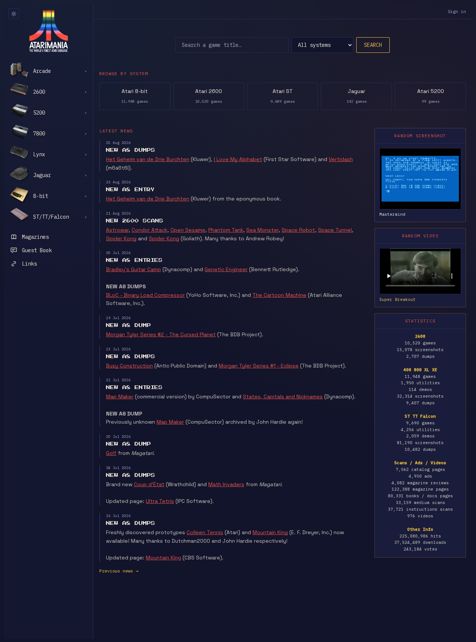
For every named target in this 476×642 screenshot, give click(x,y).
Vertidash (341, 159)
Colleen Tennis (205, 532)
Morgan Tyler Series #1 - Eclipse (259, 365)
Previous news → (118, 571)
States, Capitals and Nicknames (283, 396)
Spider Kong (121, 238)
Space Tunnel (335, 230)
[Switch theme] (14, 14)
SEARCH (373, 45)
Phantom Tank (225, 230)
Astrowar (117, 230)
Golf (111, 453)
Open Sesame (187, 230)
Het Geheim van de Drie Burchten (147, 159)
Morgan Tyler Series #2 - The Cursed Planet (161, 334)
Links (29, 263)
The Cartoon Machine (279, 295)
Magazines (35, 237)
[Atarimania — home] (48, 31)
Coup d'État (149, 484)
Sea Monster (262, 230)
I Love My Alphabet (238, 159)
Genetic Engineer (226, 269)
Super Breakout (397, 299)
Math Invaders (226, 484)
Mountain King (270, 532)
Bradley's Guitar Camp (133, 269)
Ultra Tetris (160, 501)
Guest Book (37, 250)
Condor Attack (149, 230)
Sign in (457, 11)
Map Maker (120, 396)
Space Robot (298, 230)
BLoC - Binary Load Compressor (145, 295)
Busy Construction (129, 365)
